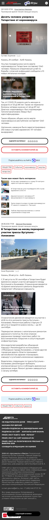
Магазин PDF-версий (12, 425)
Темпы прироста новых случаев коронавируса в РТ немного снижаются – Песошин (28, 204)
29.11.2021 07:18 (7, 9)
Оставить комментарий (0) (24, 150)
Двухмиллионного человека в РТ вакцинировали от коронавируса (23, 197)
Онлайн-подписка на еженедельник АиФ (22, 428)
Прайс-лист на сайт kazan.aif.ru (18, 438)
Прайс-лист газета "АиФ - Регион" (18, 435)
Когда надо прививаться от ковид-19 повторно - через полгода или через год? (28, 182)
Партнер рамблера (21, 508)
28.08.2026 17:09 (7, 224)
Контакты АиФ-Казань (33, 432)
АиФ (19, 56)
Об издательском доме (13, 422)
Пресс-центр (33, 422)
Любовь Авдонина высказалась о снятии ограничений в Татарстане (25, 211)
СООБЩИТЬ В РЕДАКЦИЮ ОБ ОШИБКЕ (19, 447)
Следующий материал (24, 514)
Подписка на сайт (11, 432)
